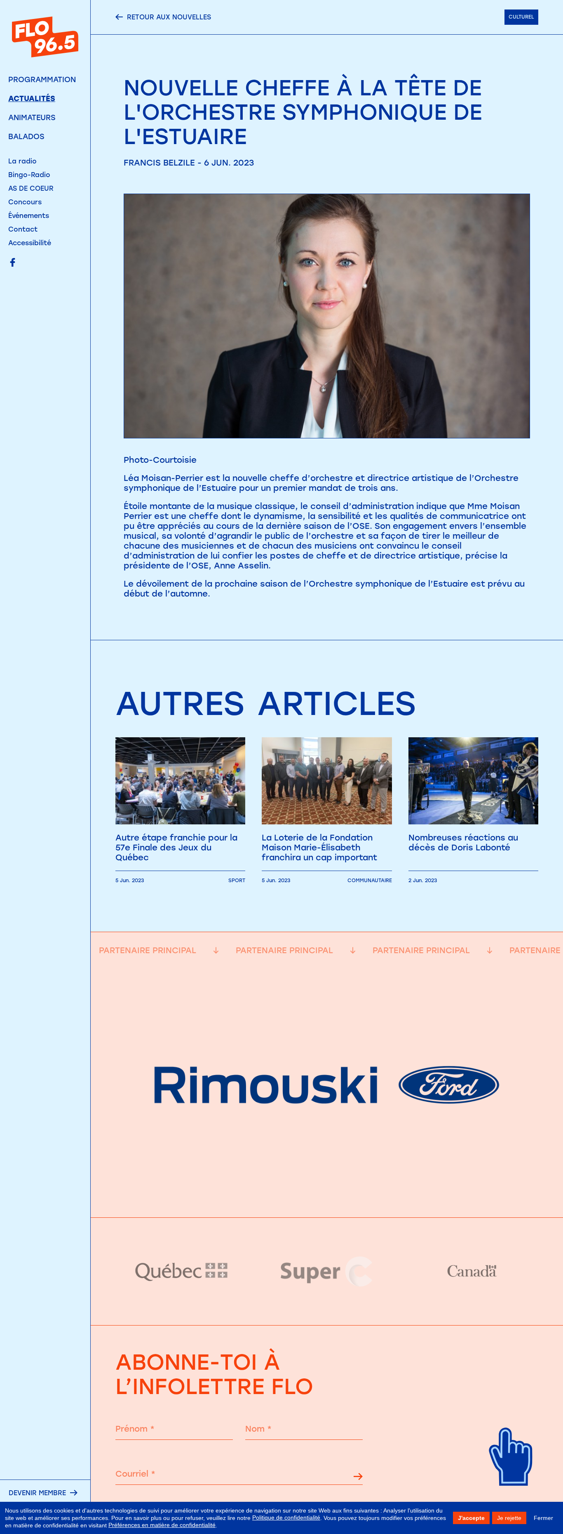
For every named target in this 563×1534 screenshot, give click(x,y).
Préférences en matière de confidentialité (162, 1525)
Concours (25, 202)
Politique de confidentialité (286, 1517)
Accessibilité (29, 243)
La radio (22, 161)
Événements (28, 216)
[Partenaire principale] (326, 1197)
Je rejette (509, 1518)
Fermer (543, 1518)
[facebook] (12, 263)
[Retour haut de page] (511, 1497)
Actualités (31, 98)
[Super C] (326, 1271)
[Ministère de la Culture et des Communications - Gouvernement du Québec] (181, 1271)
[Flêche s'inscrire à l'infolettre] (358, 1477)
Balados (26, 136)
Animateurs (32, 117)
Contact (23, 229)
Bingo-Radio (29, 175)
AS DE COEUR (31, 188)
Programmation (42, 79)
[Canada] (472, 1271)
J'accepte (471, 1518)
